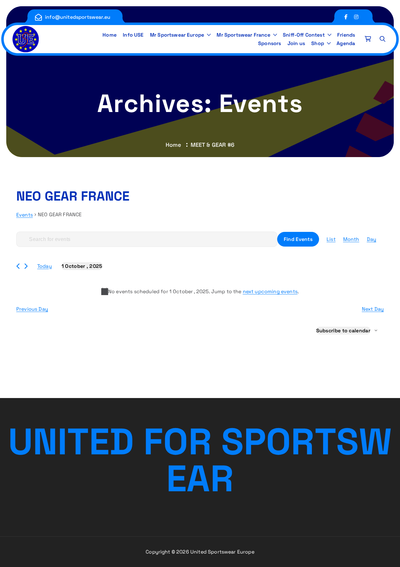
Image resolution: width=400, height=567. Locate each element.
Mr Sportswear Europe (177, 35)
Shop (317, 43)
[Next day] (26, 266)
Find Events (298, 239)
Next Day (373, 309)
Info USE (133, 35)
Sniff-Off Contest (304, 35)
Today (44, 266)
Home (109, 35)
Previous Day (32, 309)
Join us (296, 43)
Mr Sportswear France (243, 35)
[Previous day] (18, 266)
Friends (346, 35)
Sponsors (269, 43)
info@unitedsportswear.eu (77, 17)
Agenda (346, 43)
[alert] (200, 291)
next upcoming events (270, 291)
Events (24, 215)
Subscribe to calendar (343, 330)
